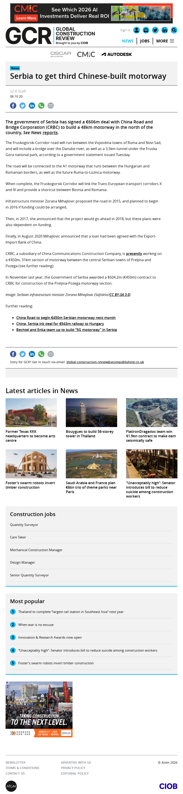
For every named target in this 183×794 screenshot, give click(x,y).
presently (134, 253)
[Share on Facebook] (13, 105)
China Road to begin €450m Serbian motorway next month (66, 317)
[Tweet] (22, 105)
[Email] (146, 30)
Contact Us (15, 773)
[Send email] (51, 105)
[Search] (174, 30)
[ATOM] (49, 786)
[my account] (136, 30)
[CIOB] (134, 786)
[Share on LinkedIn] (32, 105)
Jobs (145, 41)
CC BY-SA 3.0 (119, 294)
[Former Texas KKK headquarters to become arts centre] (31, 412)
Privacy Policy (73, 768)
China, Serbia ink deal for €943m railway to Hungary (60, 323)
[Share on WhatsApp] (41, 105)
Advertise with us (76, 762)
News (127, 41)
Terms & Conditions (22, 768)
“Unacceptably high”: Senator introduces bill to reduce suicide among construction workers (87, 650)
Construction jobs (33, 514)
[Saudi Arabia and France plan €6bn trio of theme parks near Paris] (91, 463)
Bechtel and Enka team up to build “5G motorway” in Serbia (66, 329)
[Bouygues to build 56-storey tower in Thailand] (91, 412)
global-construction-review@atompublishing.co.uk (105, 362)
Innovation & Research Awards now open (50, 637)
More (162, 41)
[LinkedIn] (164, 30)
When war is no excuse (36, 624)
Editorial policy (75, 773)
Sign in (125, 30)
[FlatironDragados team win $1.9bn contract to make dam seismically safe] (151, 412)
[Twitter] (155, 30)
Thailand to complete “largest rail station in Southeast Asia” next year (71, 611)
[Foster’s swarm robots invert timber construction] (31, 463)
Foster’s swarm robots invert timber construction (56, 663)
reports (50, 132)
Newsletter (15, 762)
